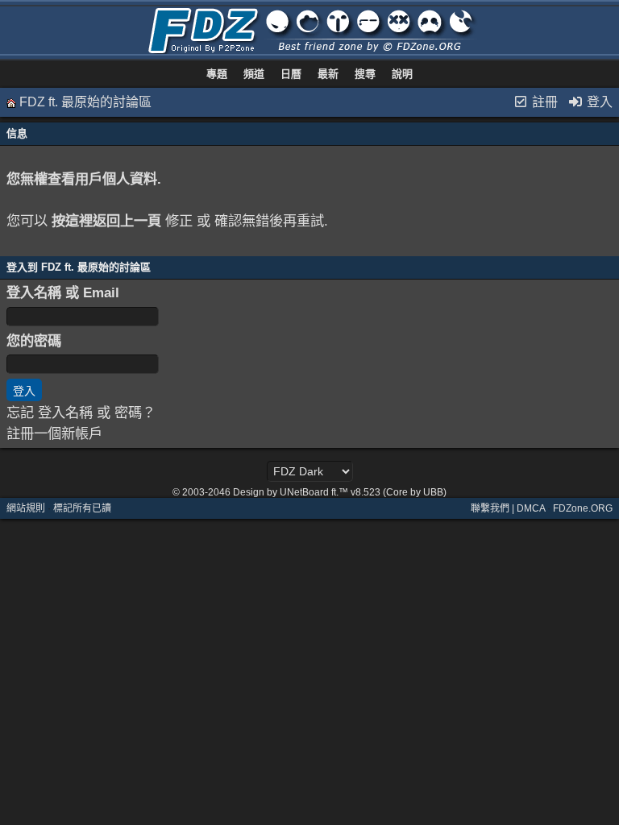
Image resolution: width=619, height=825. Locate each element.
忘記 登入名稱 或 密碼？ (81, 412)
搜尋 (365, 74)
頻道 (253, 74)
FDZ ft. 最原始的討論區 (85, 102)
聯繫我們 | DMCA (508, 508)
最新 (328, 74)
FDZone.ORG (583, 508)
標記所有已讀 (82, 508)
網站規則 (25, 508)
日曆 (290, 74)
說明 (402, 74)
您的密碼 (33, 341)
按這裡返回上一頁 (106, 221)
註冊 (543, 102)
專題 (216, 74)
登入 (598, 102)
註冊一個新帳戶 (54, 433)
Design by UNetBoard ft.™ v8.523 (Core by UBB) (340, 492)
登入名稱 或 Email (62, 292)
